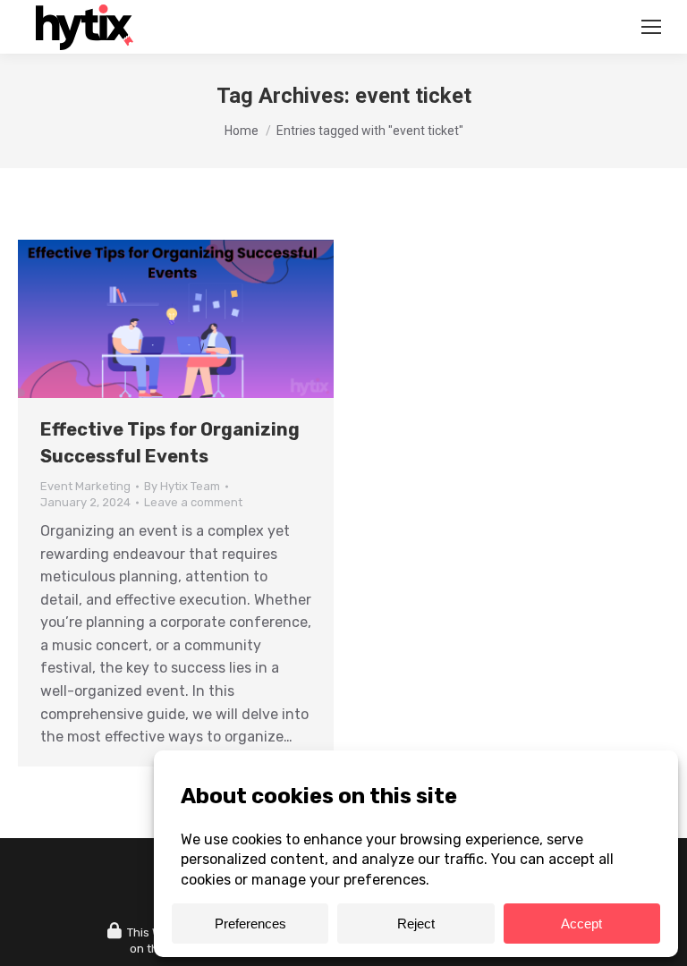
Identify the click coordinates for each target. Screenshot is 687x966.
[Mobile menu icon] (651, 27)
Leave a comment (193, 502)
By (182, 486)
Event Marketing (85, 486)
